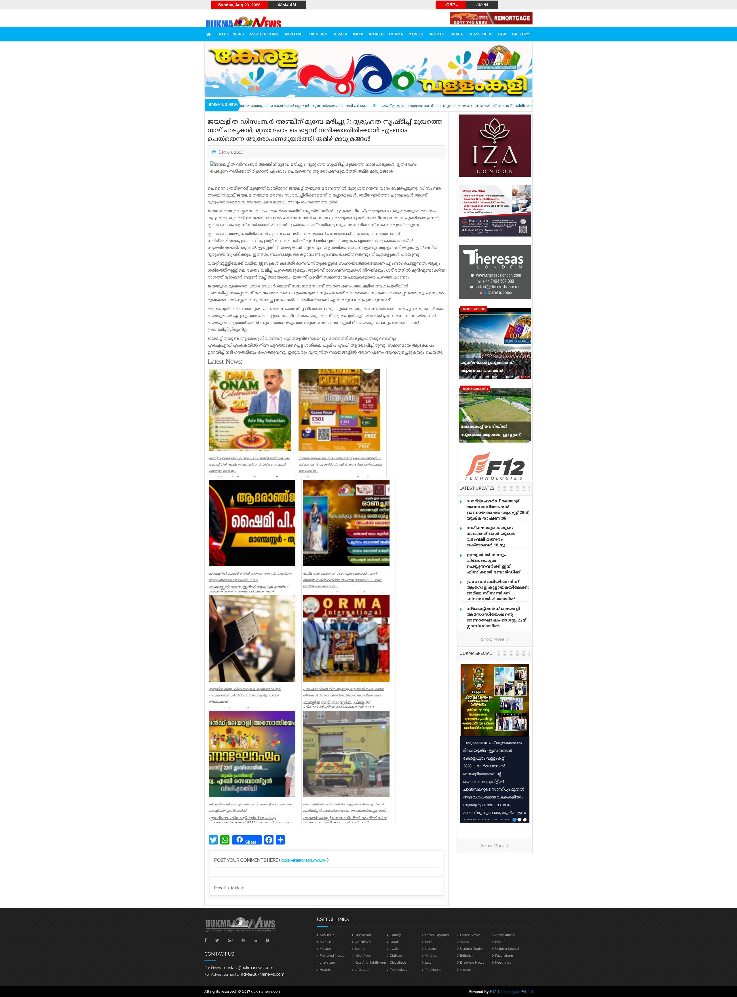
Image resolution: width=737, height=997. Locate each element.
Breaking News (472, 962)
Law (502, 34)
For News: (213, 968)
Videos (465, 970)
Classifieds (480, 34)
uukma (396, 34)
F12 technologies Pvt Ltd (511, 991)
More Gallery (476, 388)
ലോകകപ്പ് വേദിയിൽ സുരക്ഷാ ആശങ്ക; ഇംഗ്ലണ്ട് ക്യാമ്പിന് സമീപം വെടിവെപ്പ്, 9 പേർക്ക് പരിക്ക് (493, 432)
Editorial (466, 956)
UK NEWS (318, 34)
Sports (436, 34)
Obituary (396, 956)
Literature (327, 962)
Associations (263, 34)
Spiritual (294, 34)
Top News (432, 970)
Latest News (230, 34)
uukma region (472, 949)
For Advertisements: (221, 974)
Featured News (332, 956)
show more (493, 639)
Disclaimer (363, 935)
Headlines (503, 962)
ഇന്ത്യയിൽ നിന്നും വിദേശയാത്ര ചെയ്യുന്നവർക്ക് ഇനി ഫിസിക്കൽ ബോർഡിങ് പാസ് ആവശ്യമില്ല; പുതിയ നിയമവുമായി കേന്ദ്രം (495, 569)
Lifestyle (361, 970)
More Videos (474, 309)
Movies (416, 34)
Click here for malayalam (303, 860)
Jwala (456, 34)
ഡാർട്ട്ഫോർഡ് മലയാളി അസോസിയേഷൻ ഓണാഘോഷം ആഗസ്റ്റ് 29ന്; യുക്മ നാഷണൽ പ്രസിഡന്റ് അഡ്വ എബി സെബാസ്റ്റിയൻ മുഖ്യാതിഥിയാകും (497, 518)
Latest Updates (437, 935)
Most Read (363, 956)
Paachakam (504, 956)
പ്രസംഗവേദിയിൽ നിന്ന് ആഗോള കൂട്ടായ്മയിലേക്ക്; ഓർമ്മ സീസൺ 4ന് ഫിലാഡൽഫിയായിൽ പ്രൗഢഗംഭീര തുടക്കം (497, 593)
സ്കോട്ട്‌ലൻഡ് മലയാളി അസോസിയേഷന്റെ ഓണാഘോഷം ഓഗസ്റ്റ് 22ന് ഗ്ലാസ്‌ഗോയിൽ (496, 618)
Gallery (520, 34)
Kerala (340, 34)
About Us (327, 935)
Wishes (431, 956)
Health (500, 942)
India (358, 34)
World (376, 34)
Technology (399, 970)
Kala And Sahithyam (370, 962)
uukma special (475, 653)
